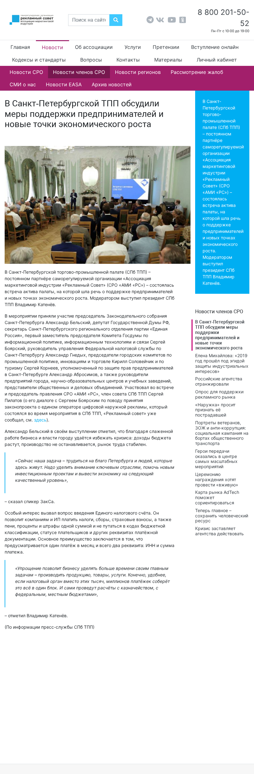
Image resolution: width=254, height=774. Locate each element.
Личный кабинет (217, 60)
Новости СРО (26, 72)
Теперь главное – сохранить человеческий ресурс (221, 516)
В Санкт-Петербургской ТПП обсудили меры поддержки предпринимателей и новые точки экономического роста (219, 334)
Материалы (168, 60)
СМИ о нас (23, 84)
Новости (52, 47)
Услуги (133, 47)
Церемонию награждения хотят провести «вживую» (216, 479)
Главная (20, 47)
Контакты (128, 60)
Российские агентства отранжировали (218, 381)
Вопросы (91, 60)
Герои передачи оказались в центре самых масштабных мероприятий (216, 458)
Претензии (166, 47)
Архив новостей (112, 84)
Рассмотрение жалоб (197, 72)
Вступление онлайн (215, 47)
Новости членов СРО (79, 72)
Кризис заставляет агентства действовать (219, 531)
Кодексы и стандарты (39, 60)
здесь (40, 419)
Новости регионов (138, 72)
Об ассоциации (94, 47)
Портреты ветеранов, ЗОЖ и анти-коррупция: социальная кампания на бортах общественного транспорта (221, 433)
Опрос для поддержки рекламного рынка (219, 394)
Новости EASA (64, 84)
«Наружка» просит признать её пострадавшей (215, 410)
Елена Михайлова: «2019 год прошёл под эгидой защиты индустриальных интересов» (221, 363)
